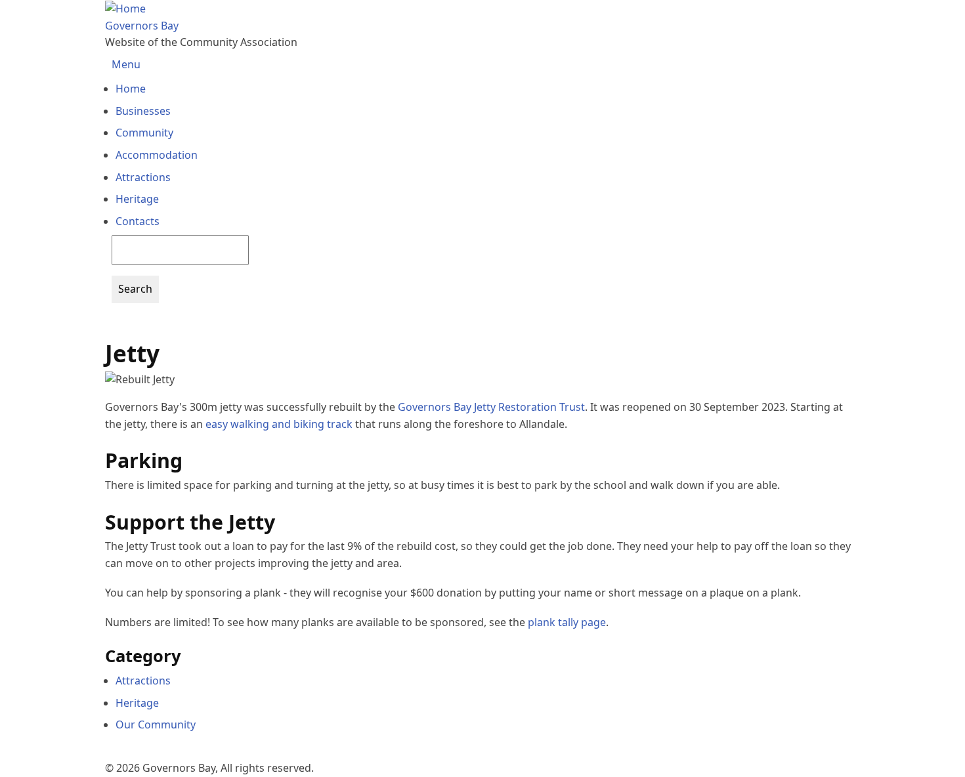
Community (144, 132)
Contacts (138, 221)
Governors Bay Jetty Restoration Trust (491, 407)
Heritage (137, 199)
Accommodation (157, 155)
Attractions (143, 177)
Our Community (156, 724)
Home (131, 88)
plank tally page (567, 622)
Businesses (143, 111)
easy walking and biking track (279, 424)
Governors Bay (142, 25)
